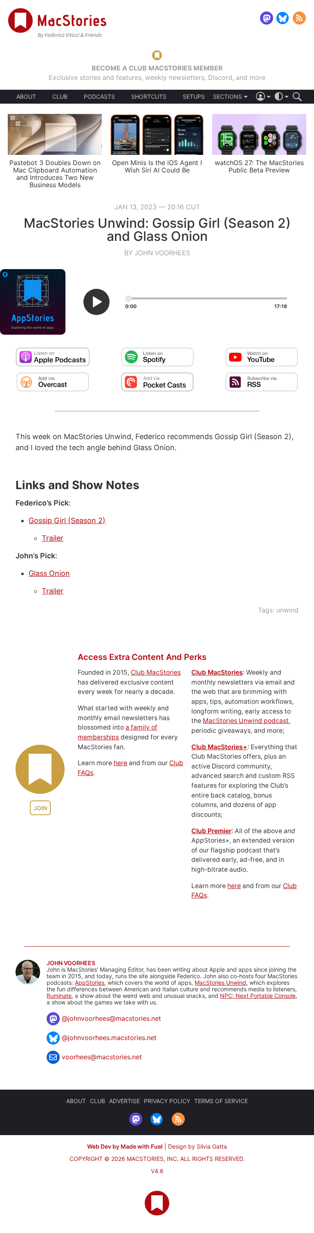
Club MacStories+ (219, 747)
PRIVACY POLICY (167, 1100)
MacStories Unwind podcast (246, 721)
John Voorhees (71, 963)
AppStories (89, 982)
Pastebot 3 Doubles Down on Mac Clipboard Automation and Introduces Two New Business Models (55, 174)
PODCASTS (99, 97)
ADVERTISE (124, 1100)
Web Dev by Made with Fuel (125, 1146)
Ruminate (59, 995)
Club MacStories (156, 672)
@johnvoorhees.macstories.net (109, 1037)
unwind (287, 610)
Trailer (52, 538)
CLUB (59, 96)
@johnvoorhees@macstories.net (111, 1018)
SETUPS (194, 97)
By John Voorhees (157, 253)
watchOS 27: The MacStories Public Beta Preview (259, 166)
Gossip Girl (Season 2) (67, 520)
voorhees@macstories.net (102, 1057)
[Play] (96, 302)
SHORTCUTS (148, 97)
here (120, 763)
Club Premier (211, 831)
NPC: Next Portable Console (258, 995)
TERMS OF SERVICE (221, 1100)
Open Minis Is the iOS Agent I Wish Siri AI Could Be (157, 166)
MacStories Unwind (220, 982)
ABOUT (26, 97)
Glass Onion (49, 573)
